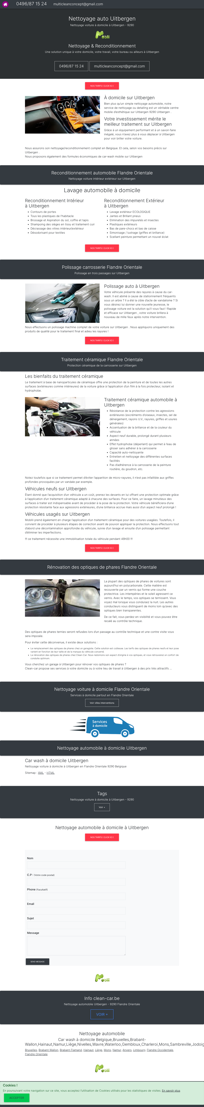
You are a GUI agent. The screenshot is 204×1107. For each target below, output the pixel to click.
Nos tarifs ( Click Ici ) (102, 86)
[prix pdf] (102, 839)
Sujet (30, 918)
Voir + (102, 807)
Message (33, 933)
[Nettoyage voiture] (5, 4)
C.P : (41, 875)
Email (30, 904)
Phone (37, 889)
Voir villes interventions (102, 702)
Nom (30, 858)
